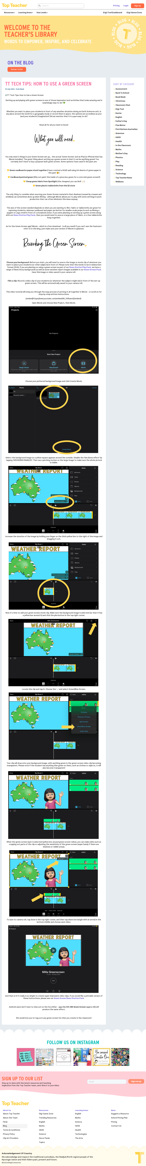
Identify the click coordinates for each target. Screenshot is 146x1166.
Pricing (116, 5)
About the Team (10, 1118)
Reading (119, 165)
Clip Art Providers (10, 1138)
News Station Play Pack (24, 215)
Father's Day (121, 121)
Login (125, 5)
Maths (118, 149)
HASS (118, 137)
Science (119, 170)
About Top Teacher (11, 1114)
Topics (42, 1142)
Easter (119, 113)
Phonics (119, 157)
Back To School (122, 93)
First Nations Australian (127, 129)
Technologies (81, 1134)
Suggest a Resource (120, 1114)
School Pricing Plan (119, 1118)
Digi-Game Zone (134, 12)
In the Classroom (123, 145)
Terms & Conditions (11, 1130)
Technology (121, 174)
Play (117, 161)
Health (119, 141)
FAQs (5, 1122)
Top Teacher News (124, 178)
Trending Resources (47, 1118)
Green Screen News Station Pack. (69, 998)
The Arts (79, 1138)
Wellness (120, 182)
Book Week (120, 97)
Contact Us (116, 1126)
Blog (5, 1126)
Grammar (120, 133)
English (119, 117)
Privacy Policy (9, 1134)
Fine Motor (120, 125)
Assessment (121, 89)
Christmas (120, 101)
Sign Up (137, 6)
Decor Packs (44, 1138)
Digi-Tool (120, 109)
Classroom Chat (123, 105)
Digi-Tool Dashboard (112, 12)
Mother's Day (122, 153)
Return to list (17, 69)
